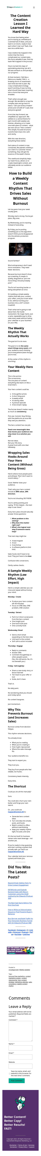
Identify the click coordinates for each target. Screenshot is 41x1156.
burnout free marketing (17, 976)
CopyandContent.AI (16, 852)
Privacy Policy (23, 1147)
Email (11, 1053)
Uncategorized (14, 970)
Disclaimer (13, 1145)
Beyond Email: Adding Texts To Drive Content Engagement (19, 884)
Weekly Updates (24, 970)
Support (31, 1147)
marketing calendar (21, 982)
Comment (13, 1020)
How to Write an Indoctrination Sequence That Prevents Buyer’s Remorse (20, 912)
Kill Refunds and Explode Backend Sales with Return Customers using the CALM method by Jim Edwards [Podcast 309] (20, 894)
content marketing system (20, 977)
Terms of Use (22, 1145)
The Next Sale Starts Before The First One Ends (20, 904)
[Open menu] (34, 7)
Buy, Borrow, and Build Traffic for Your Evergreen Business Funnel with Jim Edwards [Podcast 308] (20, 920)
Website (12, 1062)
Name (11, 1044)
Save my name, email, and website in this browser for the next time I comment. (21, 1073)
